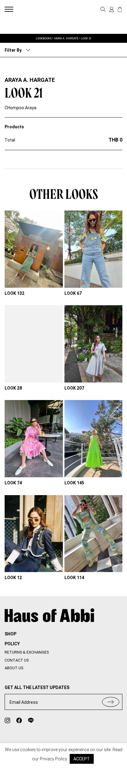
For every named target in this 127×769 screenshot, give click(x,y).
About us (14, 668)
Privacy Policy (53, 758)
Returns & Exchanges (27, 652)
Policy (12, 643)
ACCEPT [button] (81, 758)
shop (10, 633)
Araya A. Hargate (30, 80)
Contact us (17, 660)
